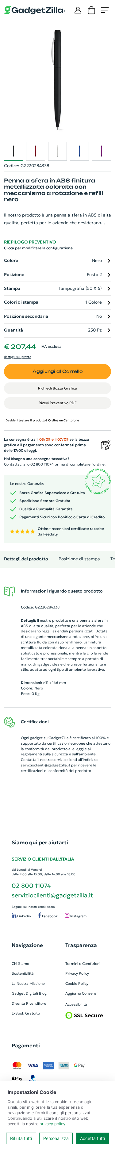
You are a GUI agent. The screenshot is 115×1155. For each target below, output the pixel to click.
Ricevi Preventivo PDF (58, 403)
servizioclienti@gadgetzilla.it (45, 765)
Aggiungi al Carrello (58, 371)
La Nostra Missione (28, 983)
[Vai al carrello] (91, 10)
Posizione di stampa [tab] (79, 559)
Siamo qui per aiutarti (40, 842)
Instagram (77, 916)
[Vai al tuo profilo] (78, 10)
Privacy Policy (77, 973)
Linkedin (23, 916)
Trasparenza (81, 945)
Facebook (49, 916)
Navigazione (27, 945)
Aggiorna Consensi (81, 993)
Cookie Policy (76, 983)
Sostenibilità (23, 973)
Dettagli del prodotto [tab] (26, 559)
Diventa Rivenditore (29, 1003)
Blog (43, 993)
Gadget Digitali (25, 993)
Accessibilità (76, 1004)
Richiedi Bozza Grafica (57, 388)
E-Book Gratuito (26, 1013)
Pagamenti (26, 1045)
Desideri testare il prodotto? (42, 420)
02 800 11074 (31, 886)
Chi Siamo (20, 963)
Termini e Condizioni (82, 963)
